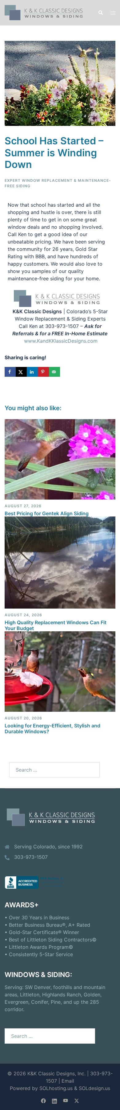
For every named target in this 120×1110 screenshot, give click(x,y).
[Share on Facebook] (10, 372)
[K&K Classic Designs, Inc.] (47, 12)
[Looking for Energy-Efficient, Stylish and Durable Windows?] (60, 671)
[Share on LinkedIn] (32, 372)
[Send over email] (54, 372)
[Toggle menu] (112, 13)
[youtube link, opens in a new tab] (65, 1100)
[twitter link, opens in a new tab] (76, 1100)
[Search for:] (54, 769)
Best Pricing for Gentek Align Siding (47, 513)
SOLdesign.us (94, 1088)
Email (68, 1081)
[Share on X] (21, 372)
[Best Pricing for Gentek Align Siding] (60, 459)
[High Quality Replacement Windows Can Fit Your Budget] (60, 562)
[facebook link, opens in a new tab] (43, 1100)
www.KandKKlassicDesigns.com (61, 341)
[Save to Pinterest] (43, 372)
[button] (100, 12)
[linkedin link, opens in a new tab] (54, 1100)
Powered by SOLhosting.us (41, 1088)
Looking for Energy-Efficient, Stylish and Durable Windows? (52, 728)
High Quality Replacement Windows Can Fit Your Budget (55, 625)
